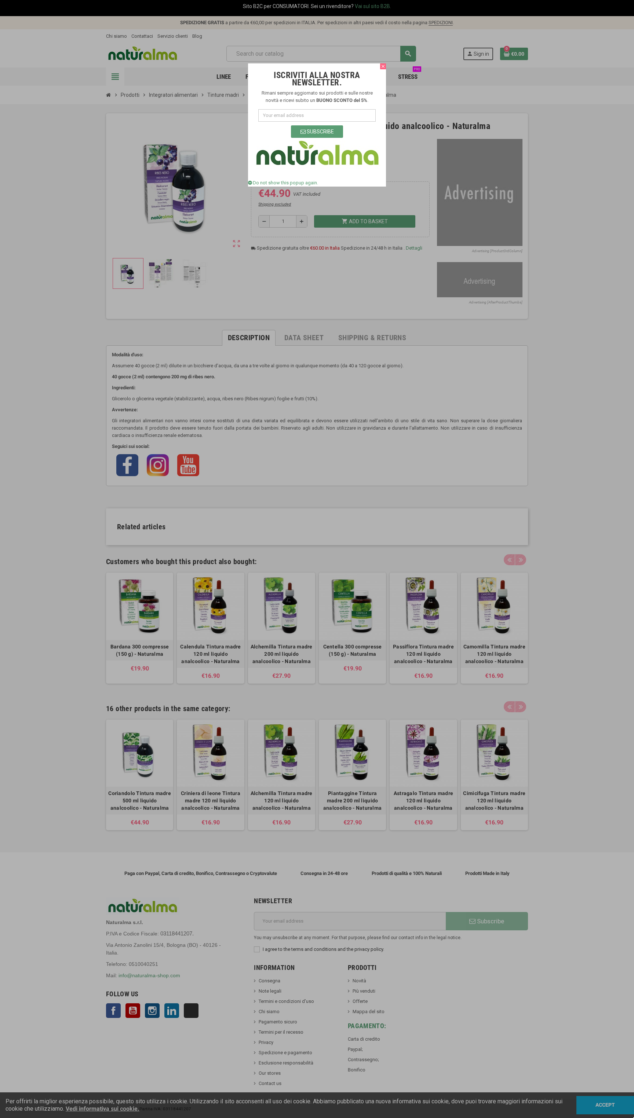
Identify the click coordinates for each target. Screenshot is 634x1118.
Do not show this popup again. (285, 182)
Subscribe (320, 132)
